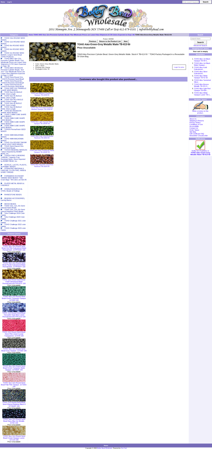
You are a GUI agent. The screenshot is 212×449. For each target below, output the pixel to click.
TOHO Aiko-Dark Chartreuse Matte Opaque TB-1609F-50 (42, 151)
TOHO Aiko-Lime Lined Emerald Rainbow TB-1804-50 (42, 137)
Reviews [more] (200, 99)
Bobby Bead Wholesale (104, 448)
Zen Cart (124, 448)
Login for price (179, 67)
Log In (9, 2)
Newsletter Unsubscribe (198, 136)
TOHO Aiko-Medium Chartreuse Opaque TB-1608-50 (42, 94)
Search (200, 35)
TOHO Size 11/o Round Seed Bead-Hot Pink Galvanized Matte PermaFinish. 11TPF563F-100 (14, 248)
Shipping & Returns (196, 121)
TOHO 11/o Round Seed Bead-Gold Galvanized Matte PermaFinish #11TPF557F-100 (14, 281)
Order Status (194, 130)
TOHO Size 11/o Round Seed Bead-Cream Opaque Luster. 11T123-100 (14, 438)
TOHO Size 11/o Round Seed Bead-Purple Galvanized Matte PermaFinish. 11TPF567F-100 (13, 265)
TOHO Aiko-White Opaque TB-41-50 (201, 77)
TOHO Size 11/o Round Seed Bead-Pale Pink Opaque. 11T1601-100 (14, 384)
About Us (192, 119)
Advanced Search (200, 45)
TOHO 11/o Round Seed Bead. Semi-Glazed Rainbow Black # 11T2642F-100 (14, 404)
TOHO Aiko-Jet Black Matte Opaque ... (202, 64)
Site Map (192, 132)
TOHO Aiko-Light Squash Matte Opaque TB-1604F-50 (42, 122)
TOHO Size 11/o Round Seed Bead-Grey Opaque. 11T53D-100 (14, 350)
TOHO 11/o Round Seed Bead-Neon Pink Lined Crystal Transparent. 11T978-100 (14, 334)
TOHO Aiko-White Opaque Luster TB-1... (202, 94)
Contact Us (193, 128)
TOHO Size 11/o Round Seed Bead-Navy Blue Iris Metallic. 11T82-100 (14, 421)
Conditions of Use (196, 124)
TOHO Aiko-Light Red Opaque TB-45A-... (202, 89)
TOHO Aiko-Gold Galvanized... (200, 68)
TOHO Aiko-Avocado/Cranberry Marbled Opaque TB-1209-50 (42, 108)
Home (3, 2)
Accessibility (194, 126)
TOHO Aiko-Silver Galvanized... (200, 72)
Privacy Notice (195, 122)
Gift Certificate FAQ (196, 134)
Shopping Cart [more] (200, 48)
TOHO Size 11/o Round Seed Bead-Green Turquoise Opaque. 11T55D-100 (14, 298)
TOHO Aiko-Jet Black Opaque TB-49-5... (202, 60)
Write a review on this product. (200, 112)
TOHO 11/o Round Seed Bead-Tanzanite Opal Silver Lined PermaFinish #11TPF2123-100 (14, 315)
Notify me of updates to (200, 152)
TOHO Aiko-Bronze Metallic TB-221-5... (201, 85)
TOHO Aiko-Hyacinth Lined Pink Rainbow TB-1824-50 (42, 165)
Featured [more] (14, 234)
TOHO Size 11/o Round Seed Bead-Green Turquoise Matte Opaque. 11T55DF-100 (14, 368)
